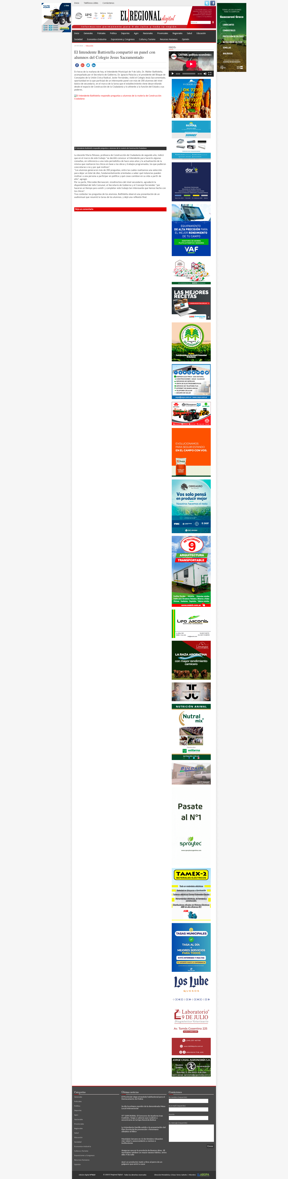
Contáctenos (108, 3)
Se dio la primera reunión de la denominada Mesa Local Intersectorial (143, 1107)
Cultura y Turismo (147, 39)
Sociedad (78, 39)
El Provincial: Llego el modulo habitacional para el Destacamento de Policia (143, 1098)
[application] (191, 64)
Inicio (76, 3)
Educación (201, 33)
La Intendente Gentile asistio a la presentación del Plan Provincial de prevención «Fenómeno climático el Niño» (144, 1129)
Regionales (177, 33)
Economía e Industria (96, 39)
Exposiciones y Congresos (123, 39)
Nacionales (148, 33)
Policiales (101, 33)
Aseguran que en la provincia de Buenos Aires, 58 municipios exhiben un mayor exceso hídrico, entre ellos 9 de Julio (144, 1152)
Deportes (125, 33)
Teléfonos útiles (91, 3)
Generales (88, 33)
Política (113, 33)
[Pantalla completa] (209, 73)
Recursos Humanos (168, 39)
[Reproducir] (172, 73)
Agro (136, 33)
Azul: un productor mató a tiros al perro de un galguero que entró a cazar (142, 1163)
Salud (189, 33)
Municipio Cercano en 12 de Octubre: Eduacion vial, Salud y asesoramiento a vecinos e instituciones (142, 1141)
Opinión (185, 39)
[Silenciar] (205, 73)
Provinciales (162, 33)
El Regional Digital (116, 1175)
